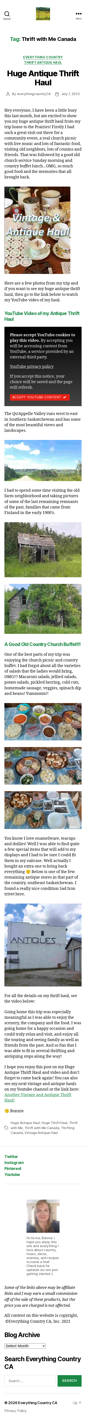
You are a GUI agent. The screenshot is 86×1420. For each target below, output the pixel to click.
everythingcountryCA (34, 94)
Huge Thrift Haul (54, 1123)
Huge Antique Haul (25, 1123)
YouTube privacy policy (32, 366)
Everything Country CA (37, 1403)
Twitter (11, 1156)
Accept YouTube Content (36, 397)
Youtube (12, 1174)
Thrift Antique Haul (43, 62)
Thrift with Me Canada (41, 1128)
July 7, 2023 (70, 94)
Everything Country (43, 57)
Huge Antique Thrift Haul (43, 78)
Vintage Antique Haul (41, 1133)
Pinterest (12, 1168)
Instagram (14, 1162)
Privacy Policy (15, 1411)
